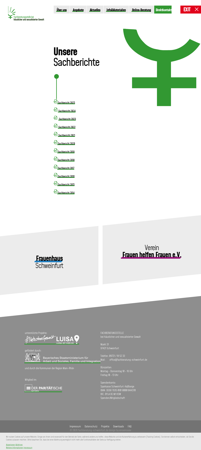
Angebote (78, 10)
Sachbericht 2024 (67, 111)
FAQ (129, 427)
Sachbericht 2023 (67, 119)
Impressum (75, 427)
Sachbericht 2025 (66, 103)
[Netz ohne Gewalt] (40, 343)
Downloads (118, 427)
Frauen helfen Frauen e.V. (151, 255)
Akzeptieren (10, 444)
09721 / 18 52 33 (117, 356)
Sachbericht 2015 (66, 185)
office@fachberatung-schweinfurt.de (128, 360)
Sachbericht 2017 (66, 168)
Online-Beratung (141, 10)
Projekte (105, 427)
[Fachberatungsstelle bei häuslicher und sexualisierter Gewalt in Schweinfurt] (26, 22)
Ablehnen (19, 444)
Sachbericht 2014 (66, 193)
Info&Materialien (116, 10)
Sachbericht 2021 (66, 135)
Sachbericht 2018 (66, 160)
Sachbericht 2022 (66, 127)
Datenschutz (91, 427)
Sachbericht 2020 (66, 144)
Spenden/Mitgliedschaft (112, 398)
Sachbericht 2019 (66, 152)
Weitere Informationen (14, 447)
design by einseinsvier (120, 430)
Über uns (62, 10)
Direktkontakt (164, 10)
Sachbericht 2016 (66, 176)
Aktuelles (95, 10)
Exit (186, 10)
